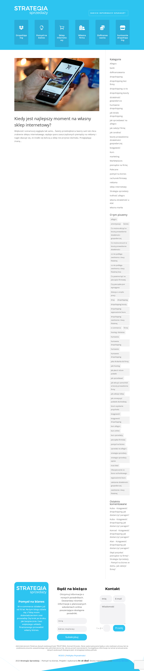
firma (126, 328)
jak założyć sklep (117, 394)
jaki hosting (115, 366)
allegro (113, 219)
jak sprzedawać (117, 378)
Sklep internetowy (62, 37)
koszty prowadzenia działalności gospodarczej (119, 140)
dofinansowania (117, 72)
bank (112, 68)
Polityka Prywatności (76, 655)
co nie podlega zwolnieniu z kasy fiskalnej (117, 257)
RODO (61, 655)
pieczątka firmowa (118, 440)
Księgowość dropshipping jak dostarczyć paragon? (119, 511)
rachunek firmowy (118, 178)
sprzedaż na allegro (118, 448)
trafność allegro (117, 195)
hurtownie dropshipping (122, 37)
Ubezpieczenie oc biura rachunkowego (119, 471)
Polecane (114, 169)
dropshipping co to (119, 88)
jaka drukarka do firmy (120, 361)
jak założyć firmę (117, 128)
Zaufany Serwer (120, 661)
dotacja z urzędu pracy (117, 294)
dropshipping (116, 76)
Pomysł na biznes (41, 36)
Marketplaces (116, 160)
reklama (113, 182)
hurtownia (115, 337)
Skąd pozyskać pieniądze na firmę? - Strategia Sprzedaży (120, 556)
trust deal (114, 465)
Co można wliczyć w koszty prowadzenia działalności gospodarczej (118, 233)
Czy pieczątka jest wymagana (118, 286)
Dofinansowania (102, 36)
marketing (114, 156)
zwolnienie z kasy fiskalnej (117, 492)
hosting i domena (117, 332)
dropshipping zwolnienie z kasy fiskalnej (117, 320)
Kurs (112, 152)
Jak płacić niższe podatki (117, 372)
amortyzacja (116, 224)
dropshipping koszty (119, 93)
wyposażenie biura (118, 478)
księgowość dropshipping (116, 420)
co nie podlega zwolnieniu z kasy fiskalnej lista (117, 268)
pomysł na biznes (118, 174)
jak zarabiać (115, 132)
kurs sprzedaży (117, 435)
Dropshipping (21, 36)
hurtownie (115, 349)
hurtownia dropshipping (116, 343)
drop (113, 300)
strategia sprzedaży (118, 453)
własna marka (116, 207)
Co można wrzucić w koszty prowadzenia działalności (119, 246)
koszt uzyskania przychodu (117, 408)
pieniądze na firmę (119, 165)
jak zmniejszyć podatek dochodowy (119, 400)
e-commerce (116, 328)
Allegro (113, 63)
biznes (126, 224)
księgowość (115, 147)
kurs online (115, 430)
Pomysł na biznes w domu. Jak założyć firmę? (120, 566)
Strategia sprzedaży (119, 191)
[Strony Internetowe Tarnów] (83, 661)
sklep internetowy (118, 186)
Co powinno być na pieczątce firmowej (118, 278)
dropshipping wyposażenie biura (118, 310)
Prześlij (119, 628)
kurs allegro (115, 426)
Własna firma (82, 36)
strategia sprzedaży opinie (118, 459)
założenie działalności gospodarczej (119, 484)
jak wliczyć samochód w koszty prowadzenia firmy (119, 386)
